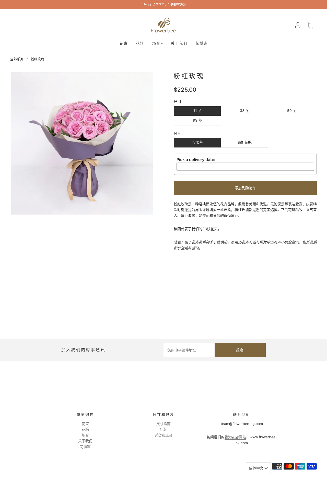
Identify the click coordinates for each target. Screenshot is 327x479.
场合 (156, 43)
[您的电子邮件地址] (189, 350)
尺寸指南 (163, 423)
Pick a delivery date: (196, 159)
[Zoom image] (81, 144)
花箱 (140, 43)
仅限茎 (197, 142)
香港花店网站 (235, 437)
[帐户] (298, 25)
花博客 (201, 43)
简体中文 (256, 468)
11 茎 (197, 110)
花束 (124, 43)
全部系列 (17, 59)
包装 (163, 429)
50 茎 (291, 110)
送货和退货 (163, 435)
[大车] (310, 25)
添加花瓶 (244, 142)
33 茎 (244, 110)
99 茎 (197, 120)
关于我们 (179, 43)
